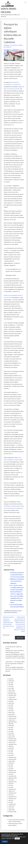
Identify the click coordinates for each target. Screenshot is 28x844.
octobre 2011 (11, 806)
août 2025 (10, 701)
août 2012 (10, 800)
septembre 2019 (12, 781)
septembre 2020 (12, 778)
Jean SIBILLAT (7, 47)
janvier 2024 (11, 737)
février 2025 (11, 712)
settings (17, 838)
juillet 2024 (11, 725)
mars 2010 (11, 808)
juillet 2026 (11, 680)
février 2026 (11, 690)
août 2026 (10, 679)
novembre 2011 (12, 804)
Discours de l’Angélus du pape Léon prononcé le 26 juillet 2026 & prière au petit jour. (15, 669)
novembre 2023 (12, 740)
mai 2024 (10, 729)
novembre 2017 (12, 789)
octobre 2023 (11, 742)
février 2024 (11, 735)
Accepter (5, 841)
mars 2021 (11, 774)
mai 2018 (10, 785)
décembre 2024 (12, 716)
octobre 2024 (11, 720)
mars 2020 (11, 780)
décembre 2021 (12, 770)
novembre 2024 (12, 718)
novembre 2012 (12, 798)
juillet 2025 (11, 703)
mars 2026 (11, 688)
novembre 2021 (12, 772)
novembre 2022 (12, 759)
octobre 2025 (11, 697)
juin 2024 (10, 727)
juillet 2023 (11, 748)
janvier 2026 (11, 692)
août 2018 (10, 783)
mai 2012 (10, 802)
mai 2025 (10, 707)
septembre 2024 (12, 722)
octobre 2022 (11, 761)
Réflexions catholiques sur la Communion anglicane (17, 581)
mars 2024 (11, 733)
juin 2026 (10, 682)
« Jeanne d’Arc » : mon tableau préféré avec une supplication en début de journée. (14, 663)
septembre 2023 (12, 744)
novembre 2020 (12, 776)
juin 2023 (10, 750)
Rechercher (6, 635)
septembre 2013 (12, 796)
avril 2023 (10, 753)
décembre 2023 (12, 738)
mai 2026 (10, 684)
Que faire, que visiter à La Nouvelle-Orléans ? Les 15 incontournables (17, 575)
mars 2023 (11, 755)
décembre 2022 (12, 757)
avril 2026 (10, 686)
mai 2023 (10, 751)
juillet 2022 (11, 763)
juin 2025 (10, 705)
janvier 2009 (11, 810)
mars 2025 (11, 710)
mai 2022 (10, 767)
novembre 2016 (12, 793)
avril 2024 (10, 731)
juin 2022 (10, 765)
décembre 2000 (12, 811)
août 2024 (10, 723)
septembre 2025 (12, 699)
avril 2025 (10, 708)
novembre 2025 (12, 695)
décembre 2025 (12, 693)
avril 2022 (10, 768)
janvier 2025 (11, 714)
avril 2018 (10, 787)
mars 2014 (11, 795)
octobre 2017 (11, 791)
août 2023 (10, 746)
